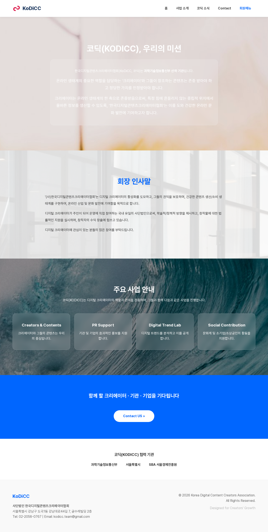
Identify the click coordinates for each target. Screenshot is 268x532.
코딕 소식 (203, 8)
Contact (224, 8)
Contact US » (134, 416)
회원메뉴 (245, 8)
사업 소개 (182, 8)
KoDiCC (32, 8)
